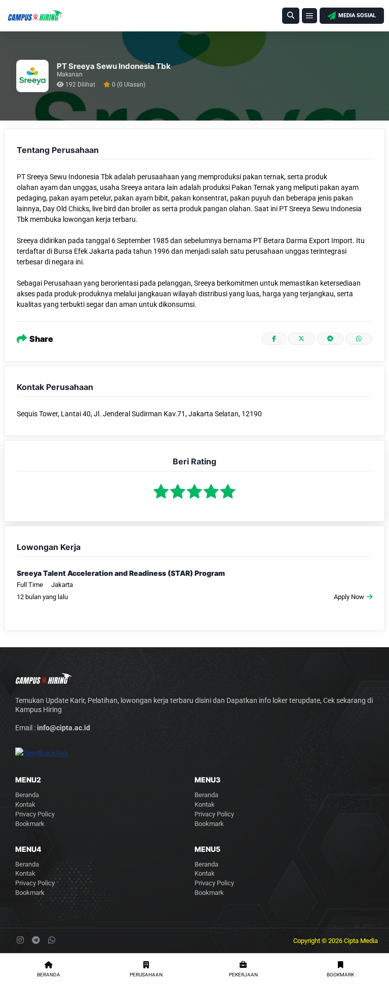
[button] (290, 16)
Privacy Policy (35, 814)
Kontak (25, 804)
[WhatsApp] (358, 339)
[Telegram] (330, 339)
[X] (301, 339)
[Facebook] (274, 339)
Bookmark (30, 824)
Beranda (27, 795)
